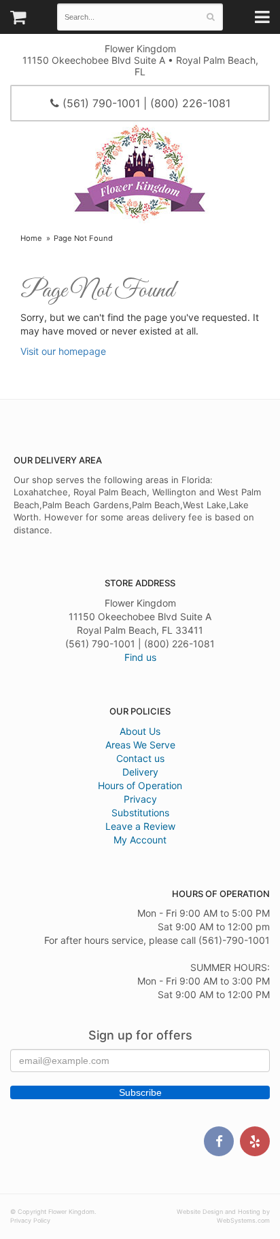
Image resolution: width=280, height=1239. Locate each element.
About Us (140, 731)
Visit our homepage (63, 351)
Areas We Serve (140, 744)
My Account (140, 839)
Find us (140, 657)
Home (31, 238)
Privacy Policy (30, 1220)
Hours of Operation (140, 785)
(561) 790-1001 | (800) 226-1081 (144, 103)
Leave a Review (140, 826)
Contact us (140, 758)
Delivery (140, 772)
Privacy (140, 799)
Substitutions (140, 812)
